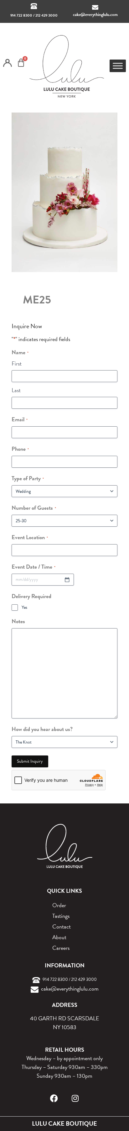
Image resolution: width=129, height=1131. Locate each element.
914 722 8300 (21, 15)
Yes (24, 607)
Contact (61, 926)
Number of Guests (34, 507)
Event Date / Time (33, 566)
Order (59, 905)
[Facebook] (54, 1098)
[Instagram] (75, 1098)
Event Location (30, 537)
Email (20, 419)
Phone (20, 449)
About (59, 937)
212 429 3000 (46, 15)
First (17, 363)
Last (16, 390)
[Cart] (21, 62)
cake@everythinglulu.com (95, 14)
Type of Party (28, 478)
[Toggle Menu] (118, 66)
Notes (18, 621)
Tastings (61, 916)
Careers (61, 948)
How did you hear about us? (42, 729)
